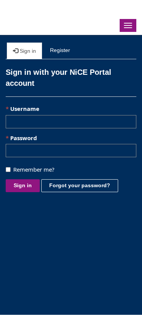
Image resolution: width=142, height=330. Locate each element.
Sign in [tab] (27, 51)
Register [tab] (60, 50)
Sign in (23, 185)
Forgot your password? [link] (79, 185)
